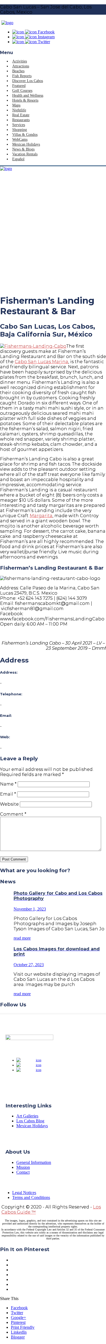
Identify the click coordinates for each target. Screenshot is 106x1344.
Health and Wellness (27, 95)
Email (8, 794)
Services (18, 125)
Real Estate (20, 115)
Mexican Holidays (26, 144)
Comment (13, 814)
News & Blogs (23, 149)
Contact (23, 1172)
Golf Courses (22, 91)
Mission (23, 1167)
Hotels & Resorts (25, 100)
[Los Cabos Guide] (7, 22)
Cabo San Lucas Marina (41, 361)
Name (8, 784)
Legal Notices (24, 1192)
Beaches (18, 71)
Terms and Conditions (31, 1197)
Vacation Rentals (25, 154)
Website (9, 804)
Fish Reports (22, 76)
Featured (19, 86)
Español (18, 159)
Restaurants (21, 120)
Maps (16, 105)
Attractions (20, 66)
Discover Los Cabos (27, 81)
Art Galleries (27, 1116)
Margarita (41, 515)
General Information (33, 1162)
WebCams (19, 139)
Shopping (19, 130)
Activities (19, 61)
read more (22, 938)
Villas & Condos (25, 135)
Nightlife (19, 110)
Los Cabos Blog (30, 1121)
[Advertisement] (53, 237)
